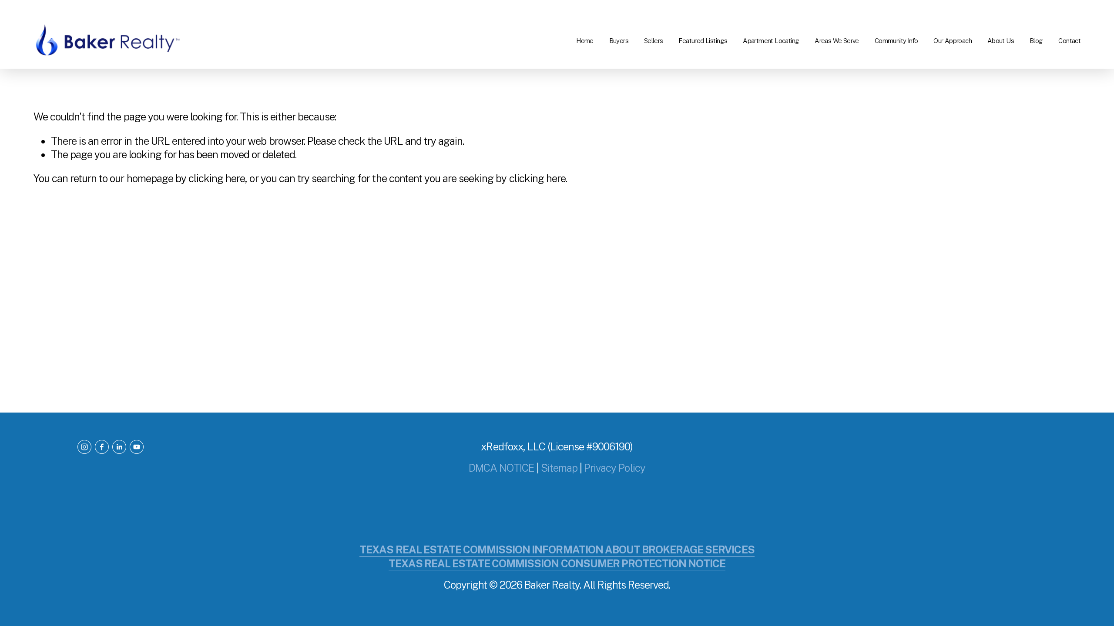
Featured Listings (702, 40)
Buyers (618, 40)
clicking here (216, 178)
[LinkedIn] (119, 447)
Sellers (653, 40)
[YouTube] (137, 447)
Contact (1069, 40)
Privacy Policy (614, 468)
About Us (1000, 40)
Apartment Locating (771, 40)
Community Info (896, 40)
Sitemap (559, 468)
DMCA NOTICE (501, 468)
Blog (1036, 40)
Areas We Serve (837, 40)
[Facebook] (102, 447)
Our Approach (952, 40)
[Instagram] (84, 447)
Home (585, 40)
